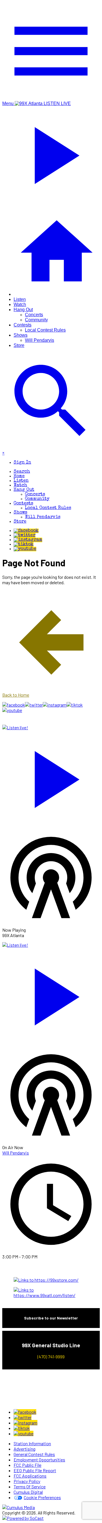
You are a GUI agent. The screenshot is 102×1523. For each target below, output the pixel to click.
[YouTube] (25, 549)
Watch (20, 304)
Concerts (34, 314)
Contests (22, 324)
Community (36, 319)
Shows (20, 335)
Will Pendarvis (39, 340)
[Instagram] (28, 540)
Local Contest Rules (45, 330)
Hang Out (23, 309)
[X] (24, 535)
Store (19, 345)
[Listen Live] (51, 777)
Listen (20, 299)
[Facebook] (26, 531)
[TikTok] (23, 544)
